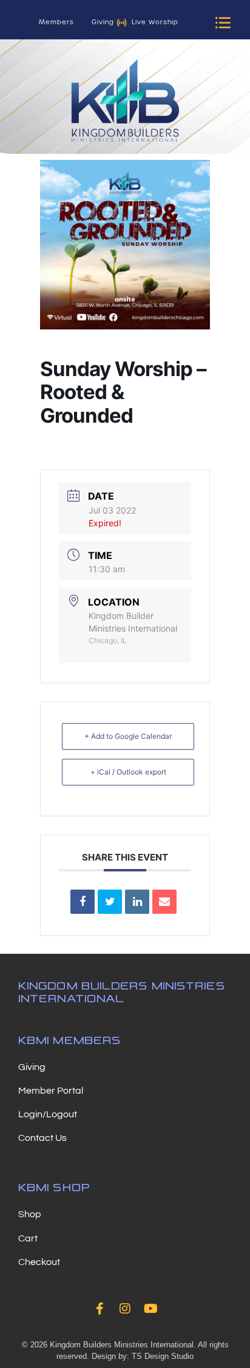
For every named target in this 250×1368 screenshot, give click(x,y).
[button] (223, 22)
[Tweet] (110, 902)
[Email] (164, 902)
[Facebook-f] (99, 1309)
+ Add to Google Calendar (128, 736)
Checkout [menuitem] (39, 1262)
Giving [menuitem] (32, 1067)
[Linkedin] (137, 902)
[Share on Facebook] (82, 902)
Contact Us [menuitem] (42, 1138)
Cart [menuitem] (28, 1238)
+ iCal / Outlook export (128, 771)
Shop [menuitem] (29, 1214)
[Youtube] (150, 1309)
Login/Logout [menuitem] (47, 1114)
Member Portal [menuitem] (50, 1090)
